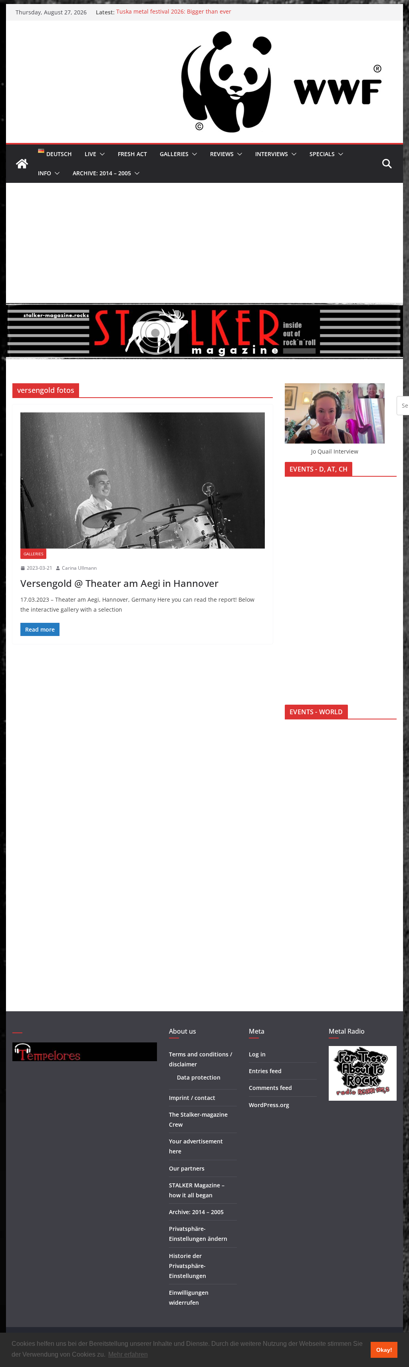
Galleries (174, 154)
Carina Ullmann (79, 568)
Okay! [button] (384, 1350)
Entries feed (265, 1071)
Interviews (271, 154)
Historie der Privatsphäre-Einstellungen (187, 1266)
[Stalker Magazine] (22, 163)
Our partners (186, 1168)
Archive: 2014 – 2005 (102, 173)
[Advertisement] (204, 243)
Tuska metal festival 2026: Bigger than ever (173, 12)
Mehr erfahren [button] (128, 1354)
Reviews (222, 154)
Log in (257, 1054)
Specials (322, 154)
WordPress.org (269, 1105)
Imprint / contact (192, 1098)
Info (44, 173)
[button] (100, 154)
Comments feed (270, 1088)
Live (90, 154)
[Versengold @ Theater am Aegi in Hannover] (142, 480)
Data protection (198, 1077)
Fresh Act (132, 154)
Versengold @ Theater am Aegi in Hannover (119, 583)
